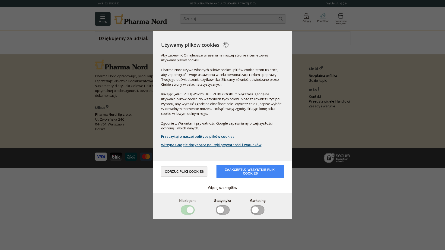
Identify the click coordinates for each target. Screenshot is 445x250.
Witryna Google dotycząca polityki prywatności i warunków (211, 144)
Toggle (188, 210)
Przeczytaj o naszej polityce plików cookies (197, 136)
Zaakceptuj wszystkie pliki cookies (250, 171)
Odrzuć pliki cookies (184, 171)
